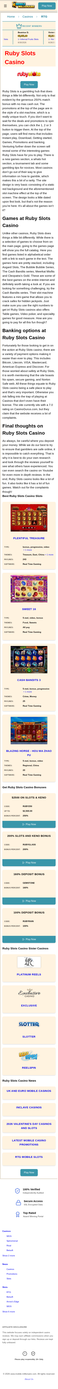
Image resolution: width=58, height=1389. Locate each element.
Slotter (28, 1036)
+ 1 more (27, 550)
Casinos (27, 16)
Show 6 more (8, 1311)
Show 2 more (8, 1255)
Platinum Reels (29, 974)
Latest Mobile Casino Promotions (29, 1142)
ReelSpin (29, 1067)
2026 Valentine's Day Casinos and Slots (29, 1126)
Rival (9, 1245)
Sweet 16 (29, 609)
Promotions (12, 1274)
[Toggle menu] (5, 6)
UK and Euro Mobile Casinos (29, 1090)
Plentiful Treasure (29, 538)
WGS (9, 1236)
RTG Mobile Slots (29, 1156)
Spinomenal (12, 1241)
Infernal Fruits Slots (26, 39)
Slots (9, 1278)
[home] (23, 8)
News (5, 1264)
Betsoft (10, 1250)
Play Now (47, 6)
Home (11, 16)
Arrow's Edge (13, 1301)
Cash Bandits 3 (29, 680)
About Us (29, 1379)
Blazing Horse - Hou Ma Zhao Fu (29, 753)
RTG (9, 1292)
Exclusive (29, 1005)
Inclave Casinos (29, 1107)
